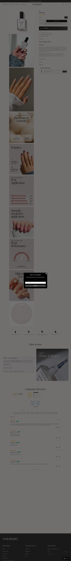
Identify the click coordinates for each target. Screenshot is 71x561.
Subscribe (35, 285)
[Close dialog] (46, 273)
